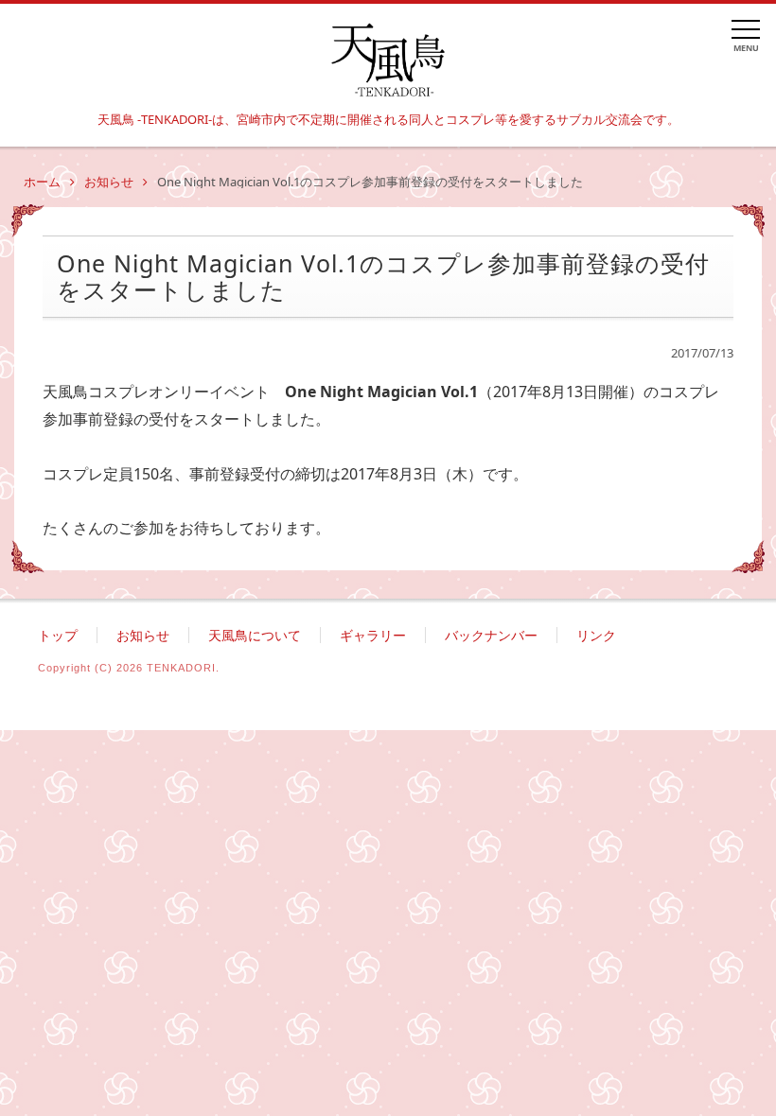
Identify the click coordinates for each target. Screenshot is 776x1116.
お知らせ (108, 181)
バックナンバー (491, 635)
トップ (58, 635)
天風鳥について (254, 635)
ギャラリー (373, 635)
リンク (596, 635)
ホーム (42, 181)
